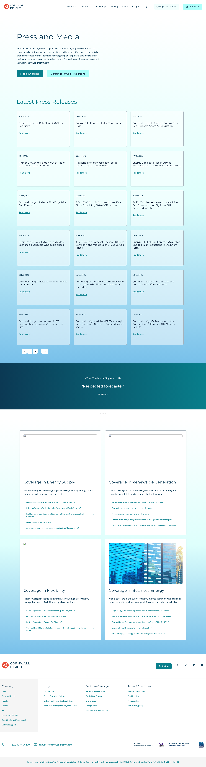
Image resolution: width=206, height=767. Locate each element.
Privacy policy (133, 701)
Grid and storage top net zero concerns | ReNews (132, 508)
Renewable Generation (95, 691)
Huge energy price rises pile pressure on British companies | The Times (140, 610)
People (5, 701)
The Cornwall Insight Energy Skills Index (60, 705)
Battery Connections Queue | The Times (42, 622)
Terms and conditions (136, 691)
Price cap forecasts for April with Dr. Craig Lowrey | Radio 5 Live (52, 508)
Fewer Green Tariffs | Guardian (38, 522)
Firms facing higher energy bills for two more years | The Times (137, 633)
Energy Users (91, 705)
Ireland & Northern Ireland (97, 710)
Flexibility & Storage (94, 696)
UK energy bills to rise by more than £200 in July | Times (49, 502)
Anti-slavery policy (135, 705)
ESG (3, 710)
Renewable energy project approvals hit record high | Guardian (137, 502)
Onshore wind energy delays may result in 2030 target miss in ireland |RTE (142, 519)
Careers (5, 705)
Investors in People (10, 715)
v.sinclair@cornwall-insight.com (33, 62)
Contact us (194, 6)
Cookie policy (133, 696)
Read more (24, 133)
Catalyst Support (9, 725)
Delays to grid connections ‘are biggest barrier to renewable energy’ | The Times (144, 525)
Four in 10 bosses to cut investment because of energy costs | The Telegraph (142, 616)
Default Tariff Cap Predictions (67, 73)
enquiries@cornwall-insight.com (55, 744)
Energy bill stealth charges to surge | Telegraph (130, 628)
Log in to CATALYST (168, 6)
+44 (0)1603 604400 (18, 744)
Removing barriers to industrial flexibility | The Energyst (49, 610)
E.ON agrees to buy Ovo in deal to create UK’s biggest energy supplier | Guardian (55, 515)
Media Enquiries (29, 73)
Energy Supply (92, 701)
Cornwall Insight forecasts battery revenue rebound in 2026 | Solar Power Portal (56, 629)
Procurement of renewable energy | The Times (130, 514)
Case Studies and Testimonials (14, 720)
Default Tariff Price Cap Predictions (58, 701)
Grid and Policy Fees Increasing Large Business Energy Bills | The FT (139, 622)
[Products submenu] (89, 6)
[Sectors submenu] (75, 6)
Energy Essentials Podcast (54, 696)
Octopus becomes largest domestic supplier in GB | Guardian (51, 528)
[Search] (147, 6)
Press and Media (8, 696)
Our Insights (49, 691)
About (4, 691)
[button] (100, 413)
